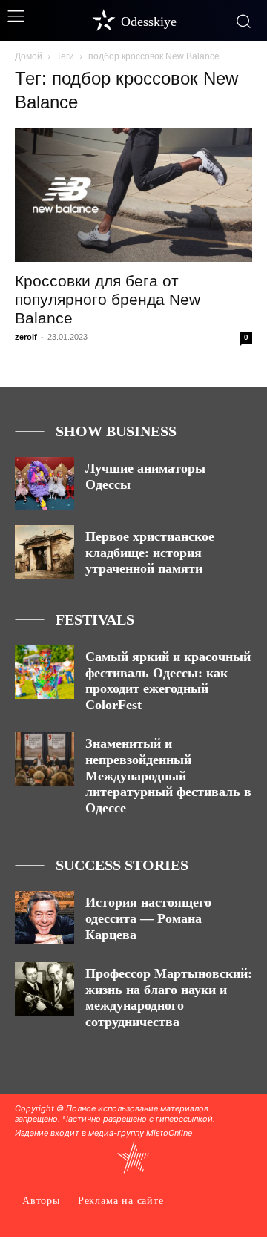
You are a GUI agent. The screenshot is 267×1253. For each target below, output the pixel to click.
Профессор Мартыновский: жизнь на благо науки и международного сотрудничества (168, 997)
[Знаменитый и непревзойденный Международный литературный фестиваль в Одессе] (44, 759)
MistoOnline (169, 1133)
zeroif (26, 336)
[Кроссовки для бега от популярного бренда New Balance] (133, 195)
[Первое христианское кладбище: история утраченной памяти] (44, 552)
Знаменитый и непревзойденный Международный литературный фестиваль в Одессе (168, 775)
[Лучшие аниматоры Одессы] (44, 483)
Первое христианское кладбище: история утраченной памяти (149, 552)
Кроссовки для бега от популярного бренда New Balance (107, 299)
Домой (28, 56)
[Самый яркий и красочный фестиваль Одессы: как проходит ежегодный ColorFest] (44, 672)
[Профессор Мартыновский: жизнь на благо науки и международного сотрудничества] (44, 989)
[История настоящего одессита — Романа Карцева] (44, 917)
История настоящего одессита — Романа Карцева (148, 918)
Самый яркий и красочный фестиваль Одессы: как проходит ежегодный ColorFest (168, 680)
